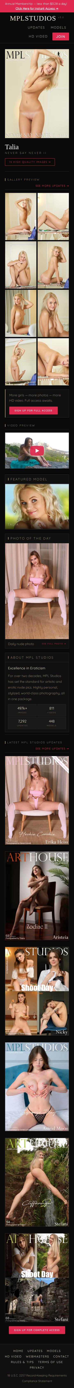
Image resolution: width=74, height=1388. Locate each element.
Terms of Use (50, 1362)
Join (60, 36)
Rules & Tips (22, 1362)
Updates (36, 27)
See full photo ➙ (54, 643)
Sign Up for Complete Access (37, 1330)
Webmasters (37, 1356)
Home (18, 1351)
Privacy (37, 1367)
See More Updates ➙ (52, 185)
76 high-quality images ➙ (30, 161)
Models (58, 27)
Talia (12, 147)
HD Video (38, 36)
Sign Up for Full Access (33, 410)
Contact (61, 1356)
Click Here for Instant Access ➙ (37, 8)
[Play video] (37, 451)
